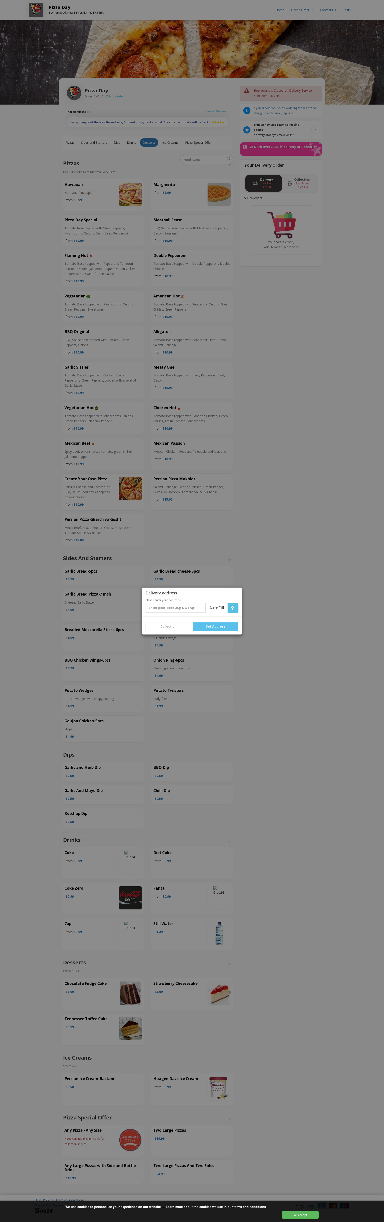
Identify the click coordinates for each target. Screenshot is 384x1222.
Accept (302, 1215)
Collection (168, 626)
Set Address (215, 626)
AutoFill (216, 608)
